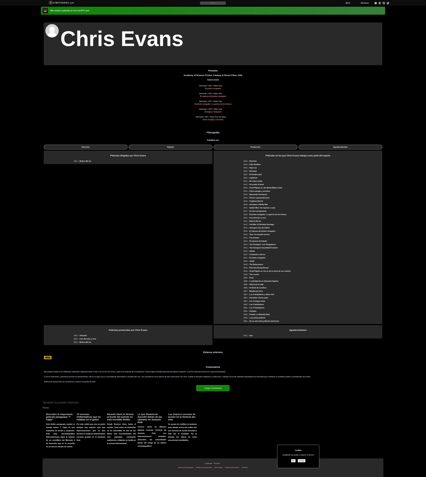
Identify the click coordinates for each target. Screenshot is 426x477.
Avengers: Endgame (213, 112)
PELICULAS (365, 3)
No (293, 461)
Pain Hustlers (255, 164)
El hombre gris (255, 174)
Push (251, 278)
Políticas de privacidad (204, 467)
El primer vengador (213, 88)
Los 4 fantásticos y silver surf (261, 294)
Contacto (245, 467)
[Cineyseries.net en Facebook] (379, 3)
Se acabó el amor (256, 184)
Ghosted (253, 171)
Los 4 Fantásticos (256, 308)
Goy (251, 335)
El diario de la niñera (257, 288)
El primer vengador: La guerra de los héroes (213, 104)
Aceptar (301, 461)
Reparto (170, 147)
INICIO (348, 3)
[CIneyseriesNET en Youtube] (375, 3)
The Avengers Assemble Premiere (263, 248)
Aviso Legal (218, 467)
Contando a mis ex (257, 254)
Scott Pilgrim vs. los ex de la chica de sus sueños (270, 271)
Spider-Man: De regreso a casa (262, 208)
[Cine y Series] (61, 4)
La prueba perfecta (257, 318)
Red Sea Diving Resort (258, 268)
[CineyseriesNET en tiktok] (387, 3)
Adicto (252, 251)
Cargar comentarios (213, 388)
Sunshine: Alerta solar (258, 298)
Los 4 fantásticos (256, 304)
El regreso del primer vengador (213, 96)
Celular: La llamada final (259, 314)
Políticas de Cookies (232, 467)
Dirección (86, 147)
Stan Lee (253, 168)
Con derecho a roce (257, 218)
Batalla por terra (256, 291)
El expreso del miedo (258, 241)
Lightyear (253, 178)
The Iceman (254, 238)
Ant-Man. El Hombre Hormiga (261, 224)
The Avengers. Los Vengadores (262, 244)
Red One (253, 161)
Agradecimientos (340, 147)
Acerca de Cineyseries (185, 467)
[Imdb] (48, 357)
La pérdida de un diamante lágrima (263, 281)
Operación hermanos (258, 194)
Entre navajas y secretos (213, 120)
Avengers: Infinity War (258, 204)
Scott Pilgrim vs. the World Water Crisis (265, 188)
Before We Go (85, 161)
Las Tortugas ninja (257, 301)
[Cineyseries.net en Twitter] (383, 3)
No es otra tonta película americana (264, 321)
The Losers (254, 274)
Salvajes (252, 311)
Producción (255, 147)
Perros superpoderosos (259, 198)
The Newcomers (256, 264)
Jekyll (251, 261)
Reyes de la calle (256, 284)
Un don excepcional (257, 211)
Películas (217, 463)
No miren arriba (255, 181)
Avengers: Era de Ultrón (259, 228)
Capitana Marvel (256, 201)
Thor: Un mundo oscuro (259, 234)
